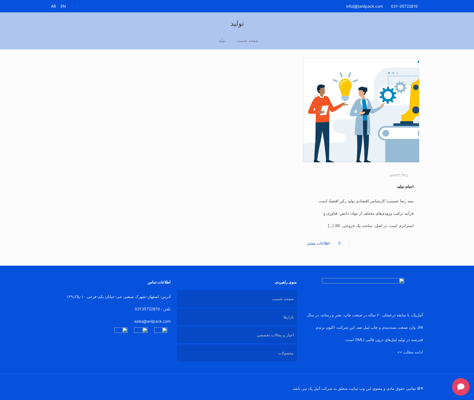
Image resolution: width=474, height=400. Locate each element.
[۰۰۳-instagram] (121, 334)
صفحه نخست (247, 40)
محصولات (286, 353)
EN (63, 6)
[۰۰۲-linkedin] (160, 334)
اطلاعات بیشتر (318, 243)
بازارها (289, 316)
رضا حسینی (399, 174)
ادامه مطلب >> (410, 352)
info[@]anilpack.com (364, 6)
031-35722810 (404, 6)
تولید (221, 40)
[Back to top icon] (57, 385)
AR (53, 6)
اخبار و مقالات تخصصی (275, 335)
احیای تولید (405, 186)
